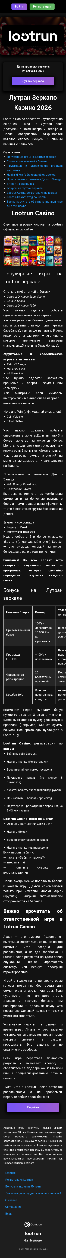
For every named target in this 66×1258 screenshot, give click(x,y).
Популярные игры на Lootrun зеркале (31, 157)
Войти (19, 6)
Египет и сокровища (20, 183)
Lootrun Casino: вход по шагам (26, 197)
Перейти (33, 1107)
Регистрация (42, 6)
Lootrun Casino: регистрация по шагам (32, 192)
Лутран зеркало (33, 81)
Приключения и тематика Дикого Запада (34, 179)
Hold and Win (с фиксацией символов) (31, 174)
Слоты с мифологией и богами (27, 161)
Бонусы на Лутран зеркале (25, 188)
